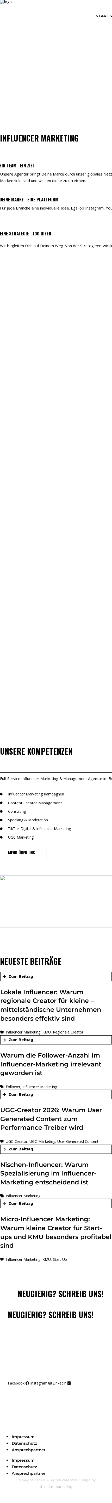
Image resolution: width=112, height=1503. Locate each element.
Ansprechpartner (28, 1449)
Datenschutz (24, 1443)
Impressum (23, 1436)
